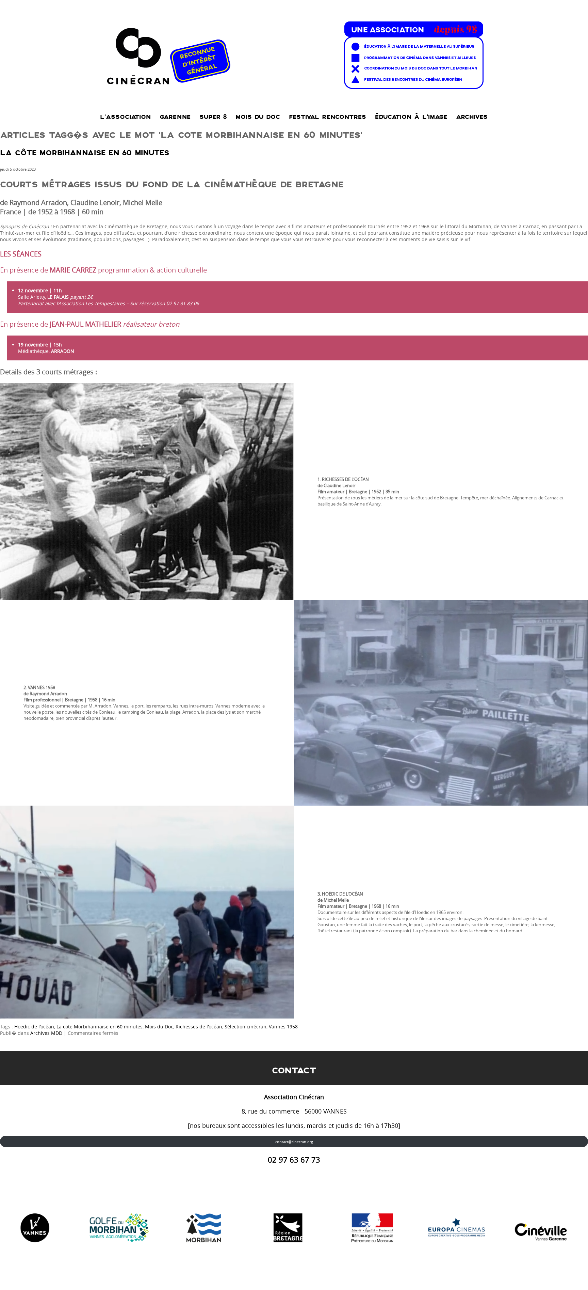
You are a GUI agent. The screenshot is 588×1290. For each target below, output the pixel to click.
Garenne (175, 117)
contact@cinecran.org (294, 1141)
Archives (472, 117)
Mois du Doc (159, 1026)
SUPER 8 (213, 117)
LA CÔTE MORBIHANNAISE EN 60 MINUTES (84, 153)
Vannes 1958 (283, 1026)
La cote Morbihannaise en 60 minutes (99, 1026)
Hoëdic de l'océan (34, 1026)
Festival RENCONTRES (327, 117)
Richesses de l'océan (199, 1026)
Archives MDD (46, 1033)
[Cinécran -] (294, 53)
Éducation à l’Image (411, 117)
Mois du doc (257, 117)
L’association (125, 117)
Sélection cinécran (245, 1026)
